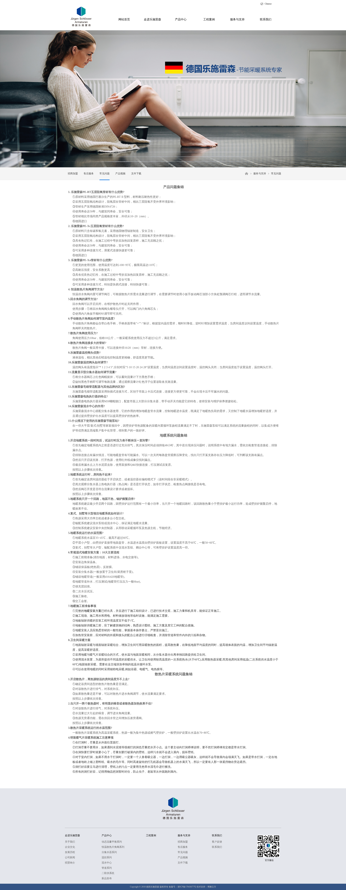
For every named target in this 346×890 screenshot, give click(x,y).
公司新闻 (70, 857)
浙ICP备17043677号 (187, 886)
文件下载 (136, 173)
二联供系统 (108, 873)
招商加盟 (73, 173)
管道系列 (107, 868)
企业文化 (70, 847)
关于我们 (70, 841)
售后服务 (89, 173)
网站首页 (124, 19)
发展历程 (70, 852)
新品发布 (107, 878)
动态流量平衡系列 (112, 841)
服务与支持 (237, 19)
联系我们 (265, 19)
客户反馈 (217, 841)
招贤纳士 (70, 862)
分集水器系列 (109, 852)
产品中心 (181, 19)
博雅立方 (211, 886)
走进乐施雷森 (152, 19)
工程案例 (209, 19)
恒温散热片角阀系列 (113, 847)
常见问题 (104, 173)
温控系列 (107, 857)
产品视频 (120, 173)
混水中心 (107, 862)
